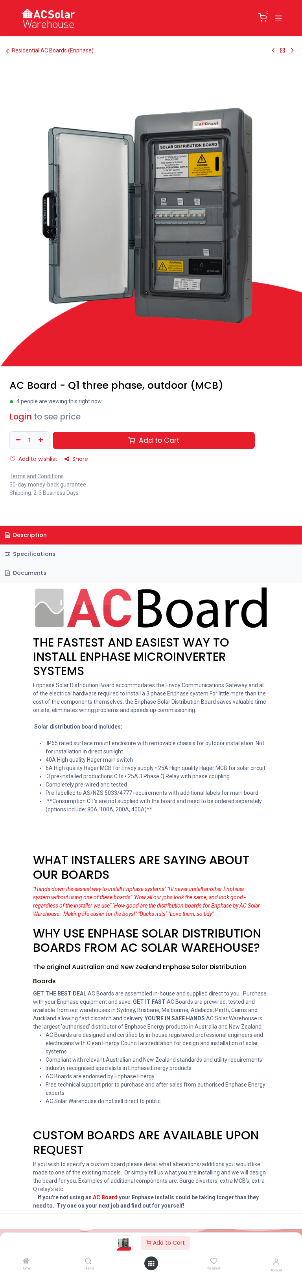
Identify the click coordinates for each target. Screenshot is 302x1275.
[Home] (25, 1261)
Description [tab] (29, 535)
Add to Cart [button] (158, 440)
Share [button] (79, 459)
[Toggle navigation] (278, 17)
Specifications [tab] (33, 554)
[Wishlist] (214, 1261)
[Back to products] (282, 50)
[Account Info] (276, 1261)
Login (20, 416)
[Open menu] (151, 1263)
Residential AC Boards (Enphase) (53, 50)
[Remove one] (17, 440)
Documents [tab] (28, 573)
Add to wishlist (37, 459)
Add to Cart (168, 1243)
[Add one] (41, 440)
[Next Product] (292, 50)
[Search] (88, 1261)
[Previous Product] (273, 50)
